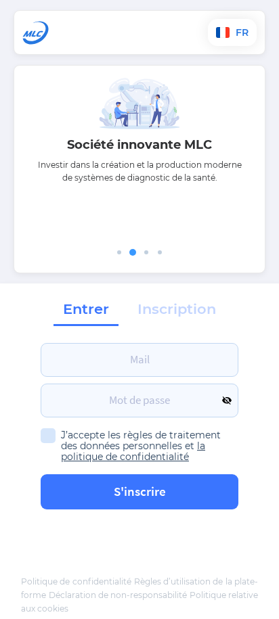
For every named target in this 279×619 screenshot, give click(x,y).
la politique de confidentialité (133, 451)
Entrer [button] (86, 308)
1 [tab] (119, 252)
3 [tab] (146, 252)
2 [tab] (133, 252)
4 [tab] (160, 252)
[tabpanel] (139, 142)
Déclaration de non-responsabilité (118, 595)
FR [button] (241, 32)
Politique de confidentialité (76, 581)
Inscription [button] (176, 308)
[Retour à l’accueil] (76, 33)
